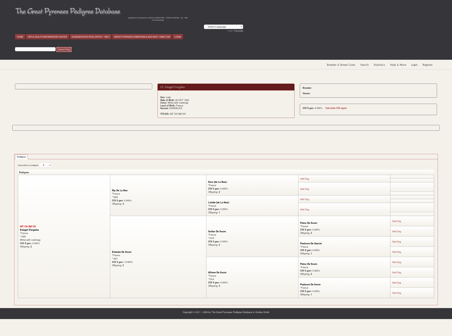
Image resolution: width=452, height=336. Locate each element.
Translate (238, 30)
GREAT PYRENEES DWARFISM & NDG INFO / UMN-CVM (142, 36)
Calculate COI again (336, 108)
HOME (20, 36)
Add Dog (304, 178)
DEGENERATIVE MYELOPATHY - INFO (90, 36)
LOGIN (177, 36)
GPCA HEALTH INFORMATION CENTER (47, 36)
